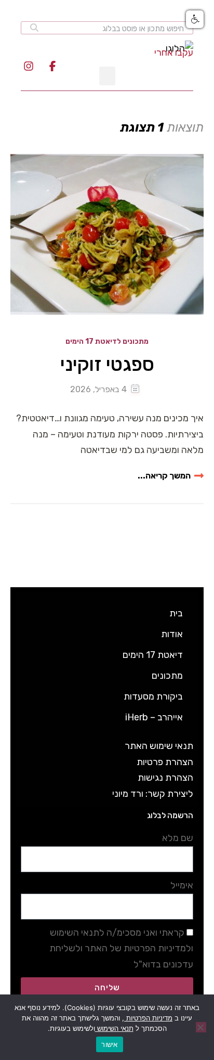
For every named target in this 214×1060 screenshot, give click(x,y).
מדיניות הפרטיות (148, 1018)
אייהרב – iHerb (154, 717)
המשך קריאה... (164, 476)
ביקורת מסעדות (153, 696)
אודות (172, 634)
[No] (201, 1027)
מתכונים (167, 675)
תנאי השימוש (114, 1028)
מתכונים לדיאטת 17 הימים (107, 342)
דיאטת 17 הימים (153, 655)
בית (176, 613)
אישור (109, 1044)
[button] (195, 19)
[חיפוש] (34, 28)
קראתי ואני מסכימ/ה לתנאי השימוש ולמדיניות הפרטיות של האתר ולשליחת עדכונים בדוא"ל (121, 948)
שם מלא (177, 838)
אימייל (181, 885)
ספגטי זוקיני (107, 364)
